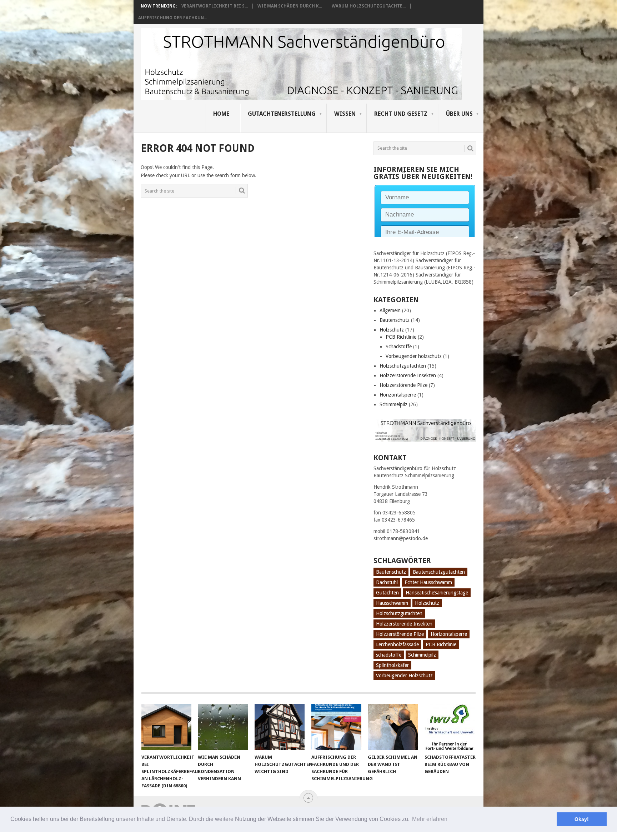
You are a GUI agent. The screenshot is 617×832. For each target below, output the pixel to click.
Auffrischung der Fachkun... (172, 17)
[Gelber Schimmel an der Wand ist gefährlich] (393, 727)
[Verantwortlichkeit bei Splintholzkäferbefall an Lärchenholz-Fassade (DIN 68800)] (166, 727)
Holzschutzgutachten (403, 366)
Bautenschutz (395, 320)
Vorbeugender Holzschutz (404, 675)
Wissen (345, 113)
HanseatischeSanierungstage (437, 593)
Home (221, 113)
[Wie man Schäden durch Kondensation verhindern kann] (223, 727)
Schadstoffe (399, 346)
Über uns (459, 113)
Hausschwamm (392, 603)
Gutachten (387, 593)
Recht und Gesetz (400, 113)
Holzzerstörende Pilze (403, 385)
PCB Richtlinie (401, 337)
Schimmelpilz (393, 404)
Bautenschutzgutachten (439, 572)
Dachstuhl (387, 582)
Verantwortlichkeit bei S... (214, 6)
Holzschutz (392, 330)
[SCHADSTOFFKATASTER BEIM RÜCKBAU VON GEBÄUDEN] (450, 727)
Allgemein (390, 310)
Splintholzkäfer (392, 665)
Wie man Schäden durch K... (289, 6)
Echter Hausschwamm (428, 582)
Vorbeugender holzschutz (414, 356)
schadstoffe (388, 655)
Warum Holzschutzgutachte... (369, 6)
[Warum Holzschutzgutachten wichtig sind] (280, 727)
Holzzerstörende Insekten (408, 375)
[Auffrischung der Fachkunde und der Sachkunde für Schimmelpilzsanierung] (336, 727)
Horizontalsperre (398, 395)
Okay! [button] (582, 819)
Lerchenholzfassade (397, 644)
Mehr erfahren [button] (429, 819)
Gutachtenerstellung (282, 113)
